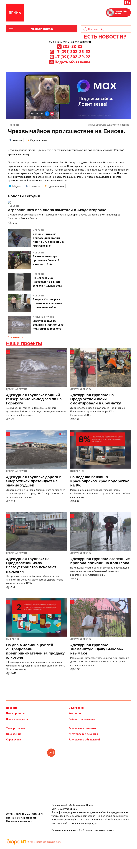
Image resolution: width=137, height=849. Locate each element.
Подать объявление (72, 62)
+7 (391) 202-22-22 (72, 51)
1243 (77, 669)
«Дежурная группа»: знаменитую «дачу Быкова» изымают (96, 649)
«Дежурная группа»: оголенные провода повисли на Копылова (100, 561)
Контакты (74, 713)
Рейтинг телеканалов (81, 719)
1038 (13, 673)
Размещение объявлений (84, 739)
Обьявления (13, 734)
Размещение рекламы (82, 728)
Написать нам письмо (19, 821)
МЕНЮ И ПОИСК (42, 29)
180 (14, 222)
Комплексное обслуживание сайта (45, 841)
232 (77, 419)
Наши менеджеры (17, 719)
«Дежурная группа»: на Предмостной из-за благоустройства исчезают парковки (31, 565)
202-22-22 (72, 46)
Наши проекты (24, 343)
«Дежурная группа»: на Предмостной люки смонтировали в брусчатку (95, 399)
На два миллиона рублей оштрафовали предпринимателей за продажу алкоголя (35, 651)
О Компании (76, 707)
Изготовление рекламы (83, 734)
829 (13, 501)
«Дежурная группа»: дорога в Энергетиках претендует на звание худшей (34, 481)
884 (77, 501)
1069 (77, 579)
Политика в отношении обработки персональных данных (83, 830)
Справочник (13, 739)
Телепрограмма (16, 728)
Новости (13, 205)
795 (13, 587)
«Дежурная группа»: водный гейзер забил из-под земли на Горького (34, 399)
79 (12, 419)
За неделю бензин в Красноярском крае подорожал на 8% (99, 481)
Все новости (15, 337)
